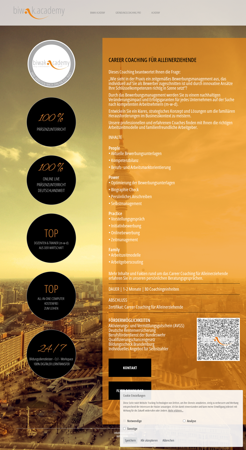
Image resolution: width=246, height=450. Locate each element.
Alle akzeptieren (149, 440)
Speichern (130, 440)
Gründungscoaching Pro (128, 12)
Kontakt (130, 367)
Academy (155, 12)
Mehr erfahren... (175, 410)
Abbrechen (168, 440)
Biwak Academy (97, 12)
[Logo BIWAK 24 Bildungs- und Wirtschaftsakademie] (39, 12)
